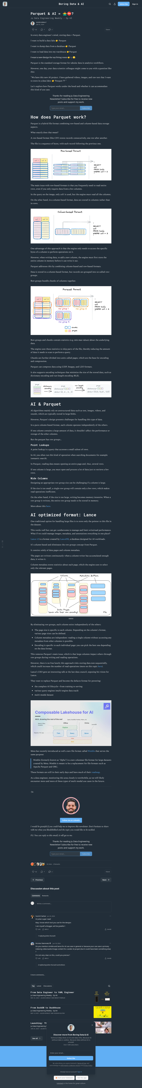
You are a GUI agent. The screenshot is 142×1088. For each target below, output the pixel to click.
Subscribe (124, 4)
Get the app (81, 1078)
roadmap (96, 772)
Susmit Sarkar (41, 916)
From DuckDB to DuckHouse (45, 1007)
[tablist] (40, 895)
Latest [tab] (39, 986)
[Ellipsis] (110, 916)
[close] (92, 1025)
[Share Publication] (114, 4)
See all (35, 1038)
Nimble (91, 751)
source (71, 618)
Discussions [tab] (47, 986)
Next (104, 880)
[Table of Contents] (2, 544)
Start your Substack (65, 1078)
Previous (39, 880)
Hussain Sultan (59, 1013)
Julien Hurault (41, 22)
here (48, 506)
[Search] (110, 4)
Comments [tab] (36, 896)
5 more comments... (38, 975)
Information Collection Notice (70, 1065)
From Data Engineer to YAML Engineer (52, 992)
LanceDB (64, 539)
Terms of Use (81, 1063)
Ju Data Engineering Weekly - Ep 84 (44, 1011)
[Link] (27, 117)
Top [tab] (33, 986)
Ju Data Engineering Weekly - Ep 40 (44, 995)
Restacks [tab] (45, 896)
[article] (71, 997)
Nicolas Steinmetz (42, 943)
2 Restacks (56, 864)
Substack (60, 1083)
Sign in (135, 4)
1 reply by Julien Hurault (46, 936)
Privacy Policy (87, 1065)
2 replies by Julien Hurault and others (51, 965)
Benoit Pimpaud (60, 998)
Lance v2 (35, 539)
